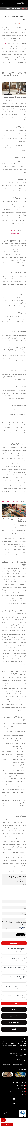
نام (24, 902)
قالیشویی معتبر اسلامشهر (18, 959)
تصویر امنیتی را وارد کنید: (12, 928)
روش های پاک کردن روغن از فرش (10, 501)
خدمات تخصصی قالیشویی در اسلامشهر (15, 987)
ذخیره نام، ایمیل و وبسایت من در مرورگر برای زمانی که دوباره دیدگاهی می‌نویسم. (14, 921)
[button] (2, 3)
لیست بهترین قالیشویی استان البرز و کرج (14, 996)
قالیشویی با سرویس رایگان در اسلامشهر (14, 967)
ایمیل (24, 908)
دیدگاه (24, 884)
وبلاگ (23, 8)
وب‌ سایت (23, 914)
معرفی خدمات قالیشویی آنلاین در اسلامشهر (16, 977)
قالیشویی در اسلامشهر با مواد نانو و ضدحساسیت (16, 949)
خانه (26, 8)
